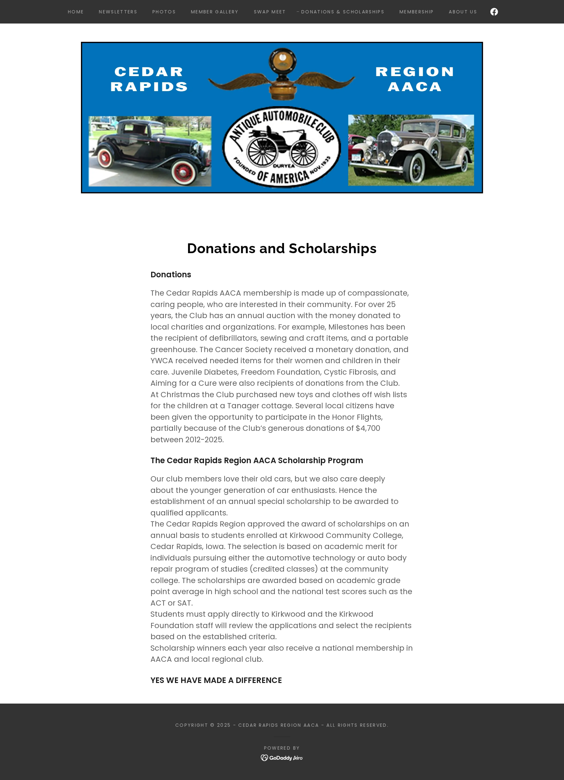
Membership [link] (417, 11)
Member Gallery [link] (215, 11)
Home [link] (76, 11)
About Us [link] (463, 11)
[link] (494, 11)
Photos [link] (164, 11)
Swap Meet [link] (270, 11)
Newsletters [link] (118, 11)
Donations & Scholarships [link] (342, 11)
